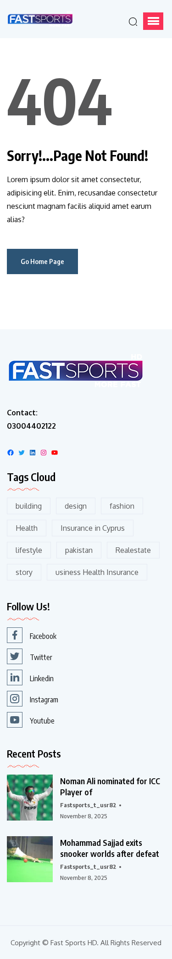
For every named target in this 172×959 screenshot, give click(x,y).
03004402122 (31, 426)
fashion (122, 506)
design (76, 506)
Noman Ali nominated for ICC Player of (110, 786)
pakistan (79, 550)
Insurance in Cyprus (93, 528)
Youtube (42, 720)
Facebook (43, 636)
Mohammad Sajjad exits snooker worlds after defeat (109, 848)
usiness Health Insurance (97, 572)
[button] (153, 21)
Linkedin (42, 678)
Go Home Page (42, 261)
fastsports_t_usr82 (88, 805)
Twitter (41, 657)
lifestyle (29, 550)
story (24, 572)
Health (27, 528)
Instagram (44, 699)
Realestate (133, 550)
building (29, 506)
